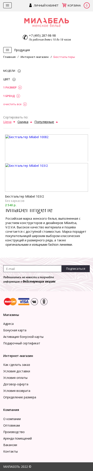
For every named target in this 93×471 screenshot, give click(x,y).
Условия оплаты (15, 378)
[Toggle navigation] (7, 5)
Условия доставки (16, 371)
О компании (12, 419)
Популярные (44, 121)
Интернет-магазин (35, 57)
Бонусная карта (14, 330)
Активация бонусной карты (23, 337)
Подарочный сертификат (21, 343)
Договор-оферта (15, 384)
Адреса (8, 324)
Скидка (23, 121)
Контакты (10, 451)
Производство (14, 432)
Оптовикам (11, 425)
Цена (7, 121)
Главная (9, 57)
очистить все (12, 104)
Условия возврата (16, 391)
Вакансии (10, 445)
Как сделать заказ (16, 365)
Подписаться (75, 269)
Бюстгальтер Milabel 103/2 (24, 196)
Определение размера (19, 397)
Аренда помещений (17, 438)
